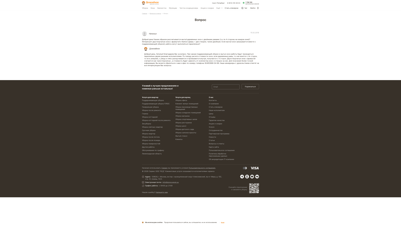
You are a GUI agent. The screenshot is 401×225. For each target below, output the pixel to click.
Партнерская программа (219, 134)
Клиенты (178, 139)
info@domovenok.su (170, 182)
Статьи (212, 140)
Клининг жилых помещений (186, 104)
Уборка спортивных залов (186, 119)
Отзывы (212, 117)
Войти (252, 8)
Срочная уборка (148, 130)
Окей (222, 222)
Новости (212, 137)
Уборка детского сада (184, 129)
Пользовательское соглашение (222, 150)
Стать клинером (231, 8)
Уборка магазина (182, 116)
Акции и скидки (207, 8)
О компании (214, 104)
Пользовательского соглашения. (202, 168)
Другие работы (148, 147)
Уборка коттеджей (150, 117)
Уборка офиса (181, 100)
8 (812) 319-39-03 (233, 3)
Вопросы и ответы (155, 13)
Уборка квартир (148, 134)
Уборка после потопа (151, 137)
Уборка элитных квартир (152, 127)
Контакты (213, 100)
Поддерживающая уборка (153, 100)
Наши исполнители (217, 110)
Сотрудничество (216, 130)
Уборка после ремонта (151, 110)
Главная (144, 13)
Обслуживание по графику (153, 150)
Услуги (211, 127)
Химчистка (161, 8)
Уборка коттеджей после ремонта (156, 120)
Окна (153, 8)
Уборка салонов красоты (185, 133)
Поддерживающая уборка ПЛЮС (156, 104)
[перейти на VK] (257, 176)
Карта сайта (214, 147)
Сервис (164, 168)
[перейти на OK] (247, 176)
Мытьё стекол (181, 136)
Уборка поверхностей (151, 144)
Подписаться (250, 87)
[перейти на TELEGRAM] (242, 176)
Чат (245, 8)
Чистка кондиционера (189, 8)
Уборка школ (180, 126)
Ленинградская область (152, 154)
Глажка (145, 114)
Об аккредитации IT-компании (221, 159)
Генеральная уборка (150, 107)
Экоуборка (146, 124)
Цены (211, 114)
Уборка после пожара (151, 140)
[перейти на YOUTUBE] (252, 176)
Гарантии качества (217, 120)
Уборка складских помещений (188, 113)
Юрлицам (173, 8)
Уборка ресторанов (183, 123)
